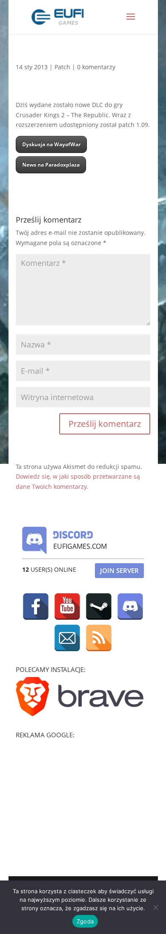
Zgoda (85, 921)
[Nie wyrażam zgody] (155, 907)
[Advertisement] (79, 795)
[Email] (67, 638)
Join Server (119, 570)
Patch (62, 67)
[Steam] (98, 606)
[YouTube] (67, 606)
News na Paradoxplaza (51, 164)
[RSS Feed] (98, 638)
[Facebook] (35, 606)
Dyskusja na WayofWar (51, 144)
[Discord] (130, 606)
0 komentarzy (96, 67)
